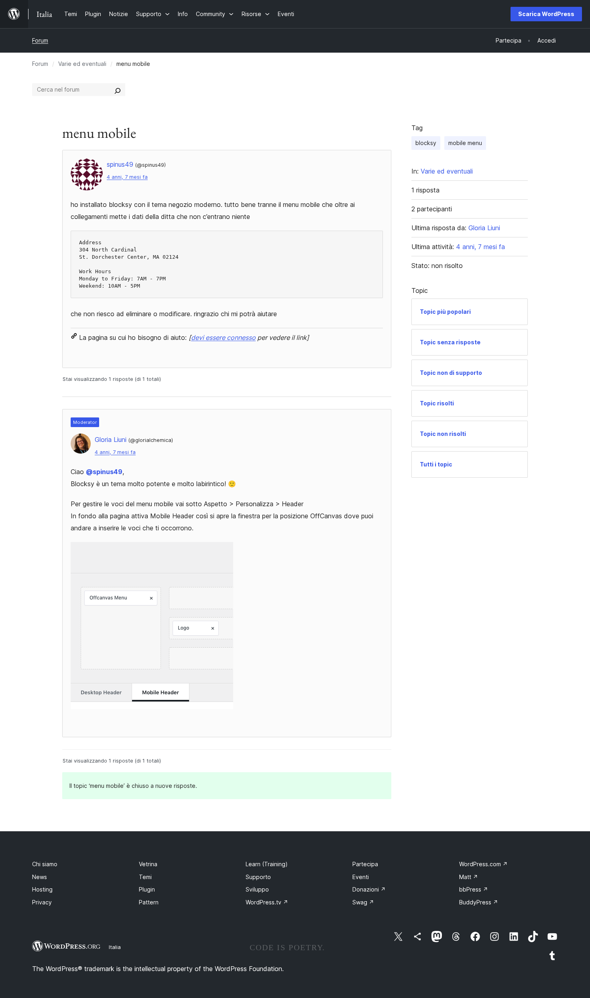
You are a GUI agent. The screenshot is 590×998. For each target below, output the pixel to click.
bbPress (473, 889)
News (39, 876)
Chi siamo (44, 864)
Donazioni (369, 889)
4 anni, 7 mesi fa (127, 177)
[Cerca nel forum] (117, 89)
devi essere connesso (223, 337)
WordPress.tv (267, 902)
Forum (40, 40)
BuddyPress (478, 902)
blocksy (425, 142)
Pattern (149, 902)
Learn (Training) (267, 864)
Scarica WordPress (546, 13)
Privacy (42, 902)
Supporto (258, 876)
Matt (468, 876)
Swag (363, 902)
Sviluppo (257, 889)
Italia (115, 947)
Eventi (360, 876)
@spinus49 (104, 472)
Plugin (147, 889)
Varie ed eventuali (82, 63)
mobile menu (465, 142)
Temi (145, 876)
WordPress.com (483, 864)
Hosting (42, 889)
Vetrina (148, 864)
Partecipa (365, 864)
